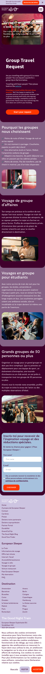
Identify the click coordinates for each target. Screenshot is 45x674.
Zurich (24, 612)
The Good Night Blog (10, 534)
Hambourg (26, 600)
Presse (4, 517)
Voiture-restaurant (9, 569)
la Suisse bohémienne (10, 603)
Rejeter (24, 669)
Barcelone (5, 591)
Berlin (24, 591)
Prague (25, 609)
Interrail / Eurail (8, 557)
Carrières (5, 514)
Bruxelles (5, 594)
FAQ (3, 577)
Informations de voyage (11, 551)
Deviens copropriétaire (10, 522)
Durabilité (5, 528)
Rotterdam (6, 612)
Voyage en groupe (8, 566)
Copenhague (27, 597)
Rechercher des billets (31, 2)
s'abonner (11, 487)
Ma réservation (7, 574)
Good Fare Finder (8, 537)
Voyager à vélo (7, 563)
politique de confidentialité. (17, 481)
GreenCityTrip (7, 531)
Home (4, 505)
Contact (5, 511)
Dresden (5, 600)
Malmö (4, 606)
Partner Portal (7, 525)
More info (14, 669)
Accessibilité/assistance (11, 560)
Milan (24, 606)
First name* (7, 455)
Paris (3, 609)
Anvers (25, 588)
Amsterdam (6, 588)
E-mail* (6, 465)
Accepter (37, 669)
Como (4, 597)
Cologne (25, 594)
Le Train (5, 548)
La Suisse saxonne (29, 603)
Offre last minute (8, 554)
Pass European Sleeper (10, 571)
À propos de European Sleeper (13, 508)
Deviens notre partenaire (11, 520)
